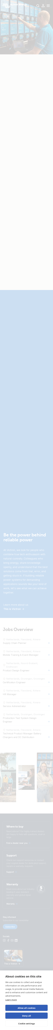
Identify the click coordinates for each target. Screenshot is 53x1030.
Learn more (11, 999)
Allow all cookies (26, 1007)
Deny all (26, 1015)
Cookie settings (26, 1023)
